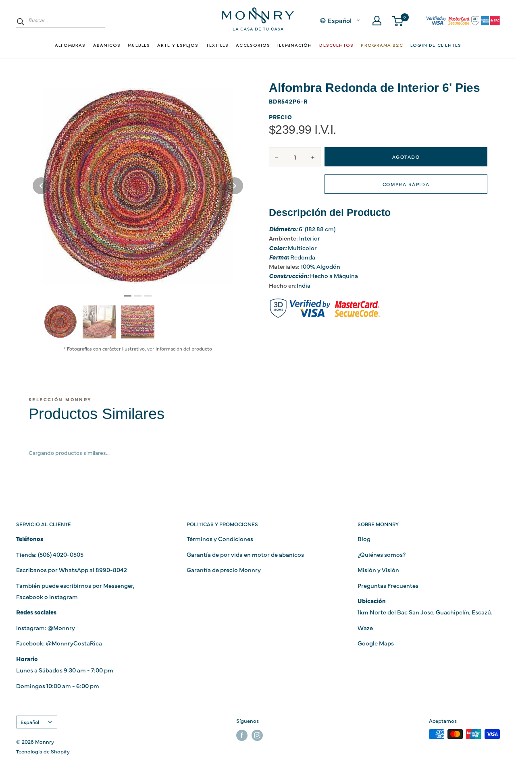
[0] (398, 21)
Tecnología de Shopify (43, 751)
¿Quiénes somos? (382, 554)
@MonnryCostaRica (74, 643)
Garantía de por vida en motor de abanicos (245, 554)
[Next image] (234, 185)
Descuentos (336, 45)
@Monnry (61, 627)
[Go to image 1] (127, 296)
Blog (364, 538)
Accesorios (253, 45)
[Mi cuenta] (376, 20)
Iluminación (294, 45)
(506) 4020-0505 (60, 554)
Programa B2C (382, 45)
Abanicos (107, 45)
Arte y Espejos (177, 45)
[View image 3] (137, 321)
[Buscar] (20, 21)
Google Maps (376, 643)
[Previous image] (41, 185)
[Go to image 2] (137, 296)
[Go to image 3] (148, 296)
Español (30, 721)
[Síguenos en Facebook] (242, 735)
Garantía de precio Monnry (224, 569)
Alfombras (70, 45)
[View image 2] (99, 321)
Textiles (217, 45)
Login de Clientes (436, 45)
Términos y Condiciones (220, 538)
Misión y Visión (378, 569)
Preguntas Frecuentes (388, 585)
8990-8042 (111, 569)
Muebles (139, 45)
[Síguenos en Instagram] (257, 735)
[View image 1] (60, 321)
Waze (365, 627)
